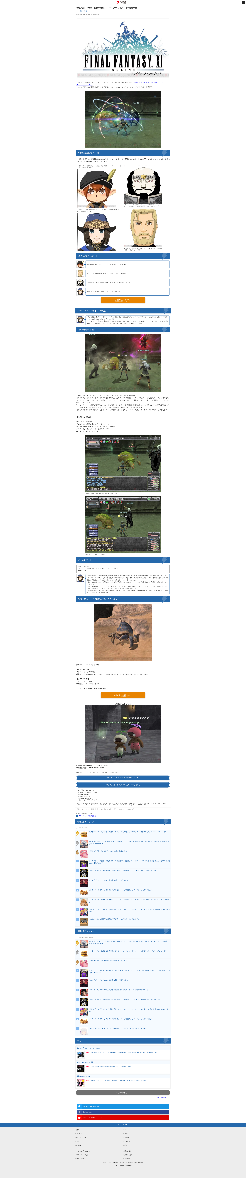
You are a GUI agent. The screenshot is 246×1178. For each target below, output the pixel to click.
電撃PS (126, 1137)
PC (88, 809)
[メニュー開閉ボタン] (243, 2)
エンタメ (79, 1133)
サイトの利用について (83, 1151)
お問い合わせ (80, 1158)
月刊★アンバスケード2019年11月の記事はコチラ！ (123, 695)
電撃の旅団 (83, 11)
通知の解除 (127, 1151)
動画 (125, 1145)
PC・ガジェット (81, 1137)
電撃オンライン (81, 809)
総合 (77, 1130)
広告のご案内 (128, 1155)
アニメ (126, 1133)
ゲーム (126, 1130)
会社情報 (127, 1158)
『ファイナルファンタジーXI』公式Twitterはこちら (122, 785)
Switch (78, 1141)
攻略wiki (78, 1145)
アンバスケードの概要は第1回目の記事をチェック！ (123, 300)
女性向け (127, 1141)
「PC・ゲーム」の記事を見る (87, 816)
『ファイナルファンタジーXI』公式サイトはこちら (122, 777)
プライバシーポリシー (83, 1155)
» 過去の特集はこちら (163, 1097)
